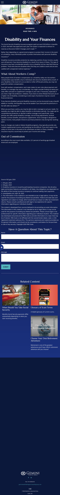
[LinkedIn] (31, 477)
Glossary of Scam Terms (42, 307)
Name (3, 233)
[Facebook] (28, 477)
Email (3, 242)
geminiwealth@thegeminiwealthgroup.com (30, 484)
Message (4, 252)
